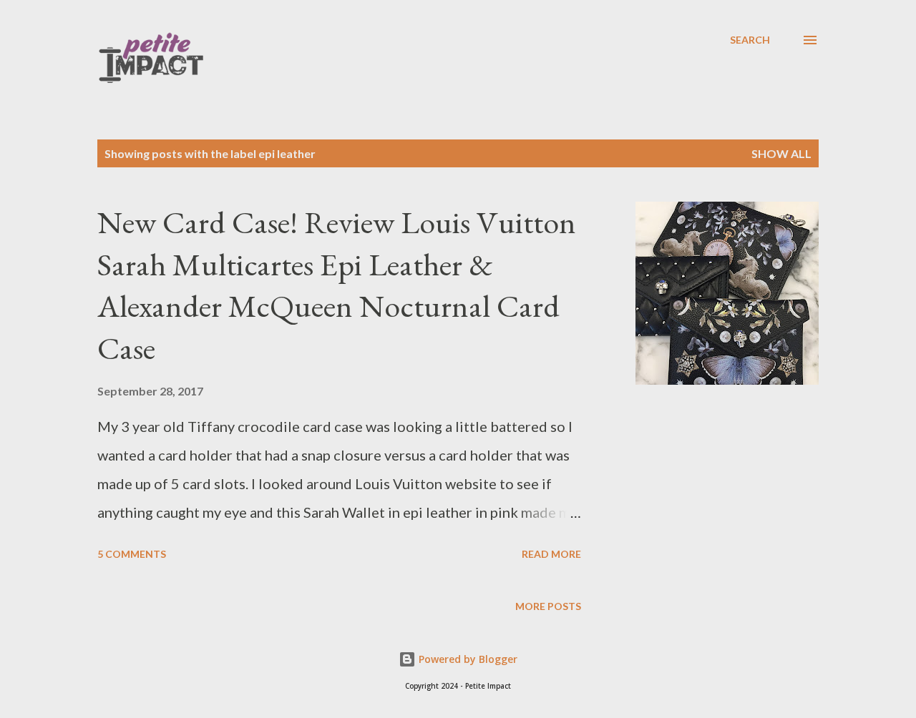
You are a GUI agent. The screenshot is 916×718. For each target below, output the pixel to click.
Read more (551, 554)
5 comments (131, 554)
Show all (781, 153)
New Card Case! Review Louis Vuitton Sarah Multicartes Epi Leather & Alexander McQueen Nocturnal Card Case (336, 285)
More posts (548, 606)
